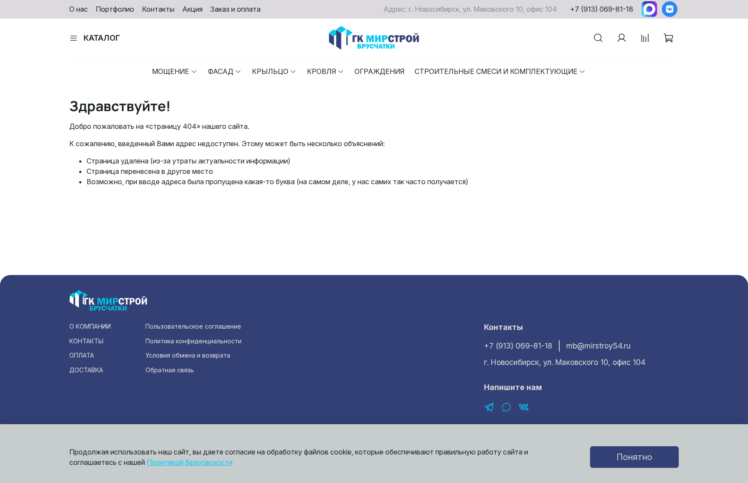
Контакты (158, 9)
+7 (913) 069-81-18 (601, 9)
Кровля (321, 71)
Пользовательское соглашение (193, 326)
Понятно (634, 457)
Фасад (220, 71)
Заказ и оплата (235, 9)
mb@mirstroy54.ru (598, 345)
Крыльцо (270, 71)
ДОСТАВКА (86, 370)
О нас (78, 9)
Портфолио (115, 9)
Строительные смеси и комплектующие (496, 71)
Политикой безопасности (189, 462)
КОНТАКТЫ (86, 341)
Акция (192, 9)
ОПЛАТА (81, 355)
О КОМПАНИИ (90, 326)
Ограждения (379, 71)
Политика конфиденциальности (193, 341)
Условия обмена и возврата (187, 355)
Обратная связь (169, 370)
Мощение (170, 71)
